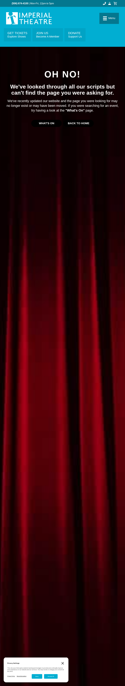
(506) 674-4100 (20, 3)
